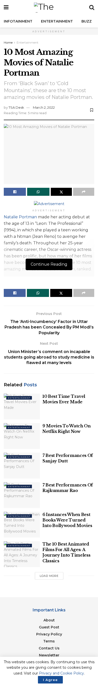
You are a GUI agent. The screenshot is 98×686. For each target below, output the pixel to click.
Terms (49, 641)
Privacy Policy (49, 634)
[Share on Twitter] (61, 192)
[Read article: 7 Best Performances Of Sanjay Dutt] (22, 465)
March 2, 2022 (44, 107)
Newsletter (49, 655)
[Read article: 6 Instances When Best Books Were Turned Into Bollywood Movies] (22, 525)
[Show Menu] (6, 7)
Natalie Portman (20, 217)
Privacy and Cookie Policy (61, 673)
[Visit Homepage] (49, 8)
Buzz (86, 21)
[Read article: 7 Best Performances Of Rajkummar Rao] (22, 495)
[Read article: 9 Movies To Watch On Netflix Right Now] (22, 436)
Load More (49, 576)
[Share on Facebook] (15, 192)
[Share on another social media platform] (83, 192)
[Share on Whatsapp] (38, 192)
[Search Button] (91, 7)
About (49, 620)
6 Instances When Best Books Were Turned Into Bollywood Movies (67, 520)
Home (8, 42)
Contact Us (49, 648)
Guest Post (49, 627)
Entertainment (57, 21)
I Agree (50, 680)
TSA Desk (16, 107)
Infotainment (18, 21)
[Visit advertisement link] (49, 204)
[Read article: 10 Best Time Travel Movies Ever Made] (22, 406)
